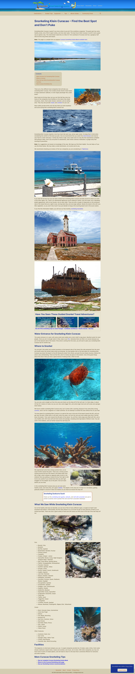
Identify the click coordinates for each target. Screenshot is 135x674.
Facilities (38, 82)
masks (52, 102)
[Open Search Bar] (100, 13)
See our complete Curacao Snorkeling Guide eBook (53, 660)
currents (36, 410)
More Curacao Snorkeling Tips (44, 84)
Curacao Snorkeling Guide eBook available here (73, 39)
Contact (100, 5)
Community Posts (87, 13)
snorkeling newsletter (77, 208)
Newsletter (88, 5)
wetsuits (68, 497)
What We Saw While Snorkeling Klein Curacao (48, 80)
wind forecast (87, 136)
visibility (60, 487)
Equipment (57, 13)
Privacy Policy (75, 670)
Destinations (37, 13)
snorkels (59, 102)
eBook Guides (75, 13)
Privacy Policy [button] (129, 666)
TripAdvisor (85, 149)
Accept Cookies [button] (122, 670)
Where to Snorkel (40, 78)
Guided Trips (49, 13)
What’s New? (80, 5)
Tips (65, 13)
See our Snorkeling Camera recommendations (51, 664)
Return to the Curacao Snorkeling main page (51, 662)
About (94, 5)
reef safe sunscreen (79, 497)
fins (69, 339)
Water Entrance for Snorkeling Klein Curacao (47, 76)
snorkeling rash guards (58, 497)
